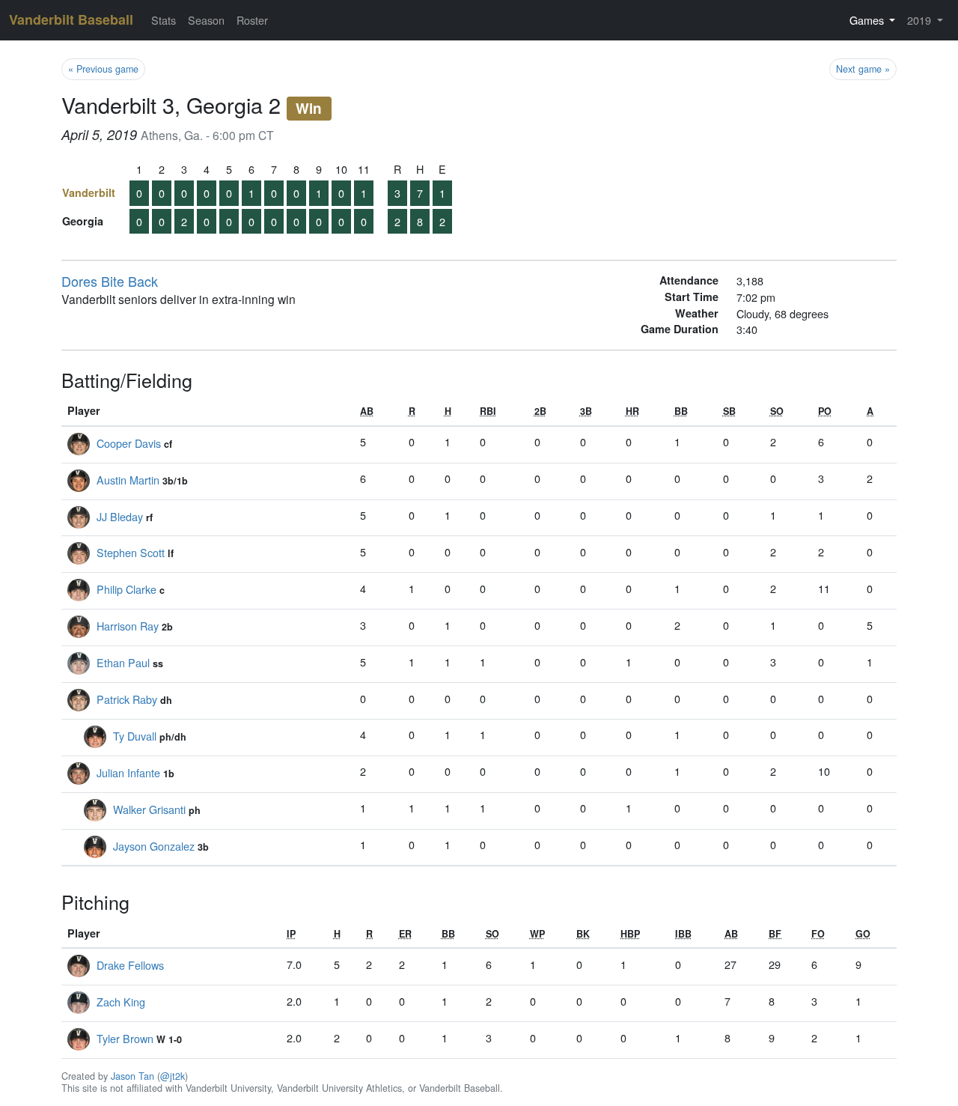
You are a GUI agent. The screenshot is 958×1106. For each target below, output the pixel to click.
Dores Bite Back (109, 281)
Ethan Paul (123, 662)
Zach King (121, 1001)
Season (206, 20)
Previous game (103, 69)
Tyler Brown (125, 1038)
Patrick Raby (127, 699)
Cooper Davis (129, 443)
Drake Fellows (130, 965)
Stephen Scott (131, 552)
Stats (163, 20)
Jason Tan (132, 1076)
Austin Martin (128, 479)
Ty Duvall (134, 736)
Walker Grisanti (149, 809)
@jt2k (172, 1076)
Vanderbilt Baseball (71, 19)
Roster (252, 20)
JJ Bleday (120, 516)
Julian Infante (128, 772)
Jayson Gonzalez (154, 846)
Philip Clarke (126, 589)
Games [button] (868, 20)
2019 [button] (920, 20)
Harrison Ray (128, 625)
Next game (863, 69)
